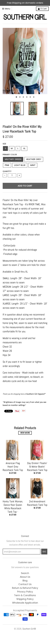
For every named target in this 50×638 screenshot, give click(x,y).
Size (4, 144)
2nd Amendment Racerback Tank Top (37, 503)
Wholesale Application (25, 602)
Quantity (7, 171)
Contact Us (25, 584)
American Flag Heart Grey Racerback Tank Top (13, 466)
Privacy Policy (25, 591)
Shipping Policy (25, 599)
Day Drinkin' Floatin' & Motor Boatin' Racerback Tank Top (37, 466)
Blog (25, 580)
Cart (44, 8)
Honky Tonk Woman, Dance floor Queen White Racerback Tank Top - (13, 506)
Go (44, 551)
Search (25, 573)
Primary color (10, 154)
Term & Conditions (25, 595)
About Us (25, 576)
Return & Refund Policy (25, 588)
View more (25, 433)
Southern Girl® (29, 628)
